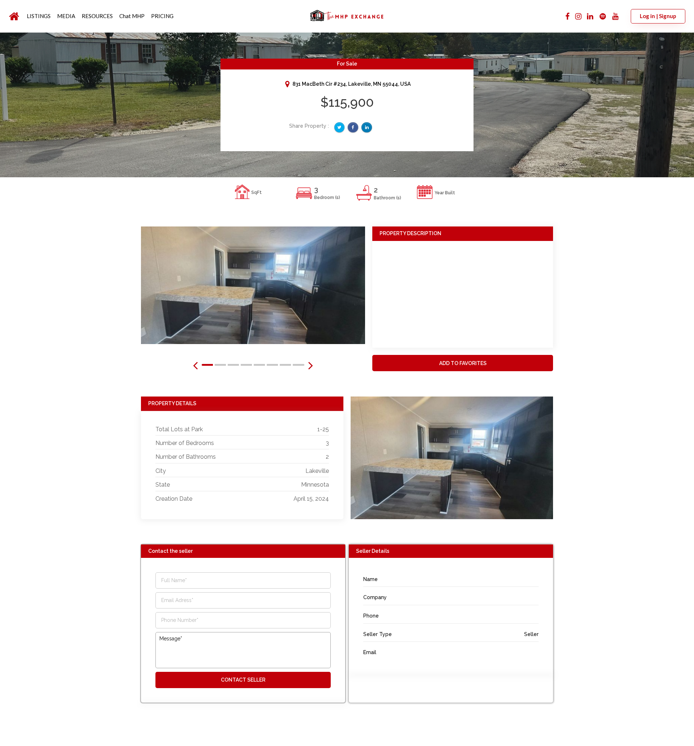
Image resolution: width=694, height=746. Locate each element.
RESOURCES (97, 16)
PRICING (162, 16)
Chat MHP (132, 16)
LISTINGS (39, 16)
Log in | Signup (658, 16)
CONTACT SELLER (243, 680)
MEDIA (66, 16)
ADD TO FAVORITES (463, 363)
